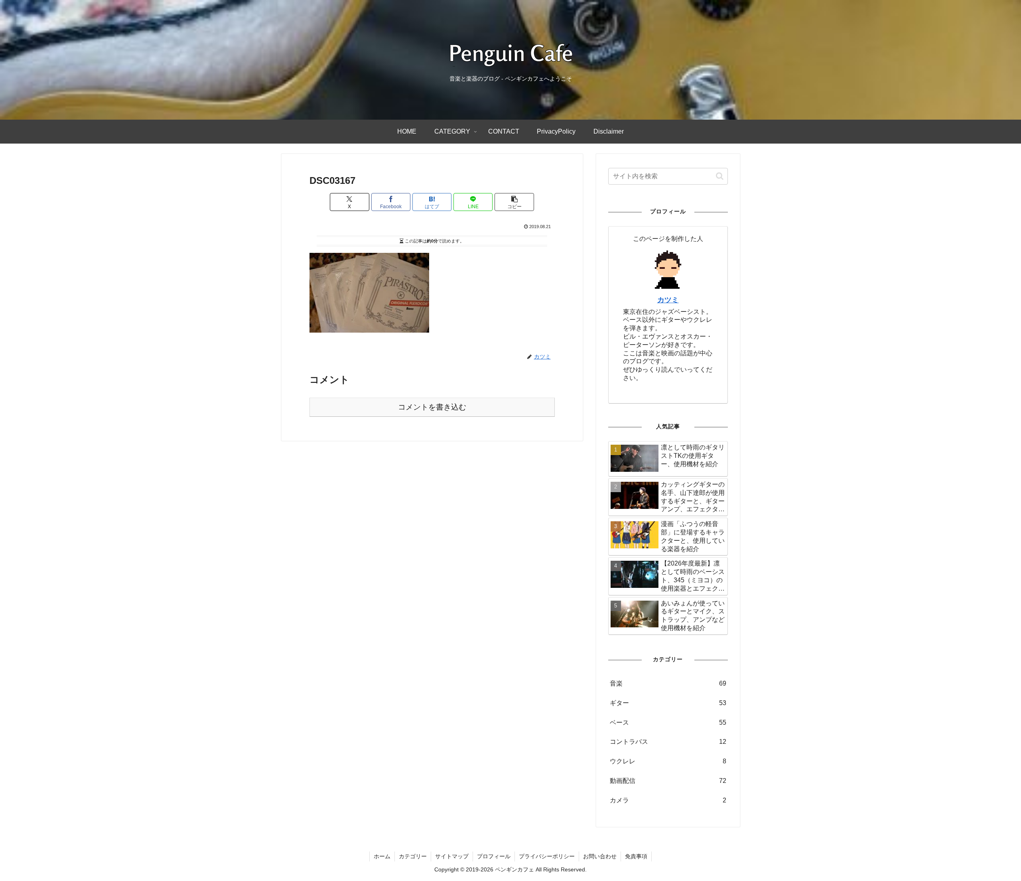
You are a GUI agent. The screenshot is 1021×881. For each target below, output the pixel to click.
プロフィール (493, 856)
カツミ (668, 300)
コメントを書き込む (432, 407)
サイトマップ (452, 856)
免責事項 (636, 856)
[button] (514, 202)
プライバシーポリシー (547, 856)
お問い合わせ (600, 856)
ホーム (382, 856)
